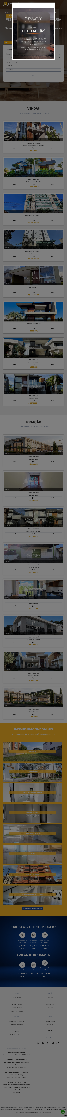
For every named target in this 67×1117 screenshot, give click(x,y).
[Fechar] (53, 4)
